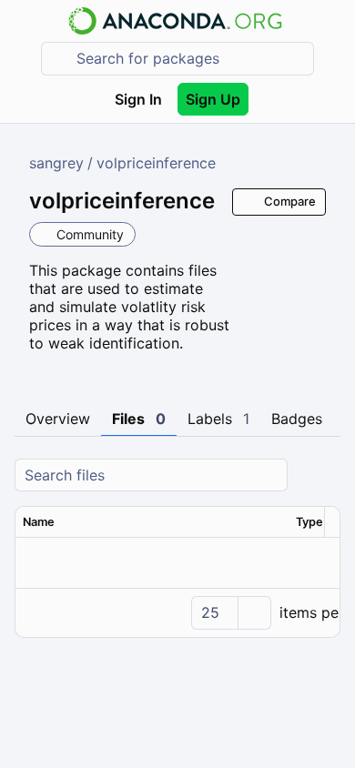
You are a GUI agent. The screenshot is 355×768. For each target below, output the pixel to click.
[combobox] (190, 59)
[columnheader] (152, 522)
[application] (177, 612)
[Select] (254, 613)
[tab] (58, 419)
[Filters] (324, 475)
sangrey (56, 163)
